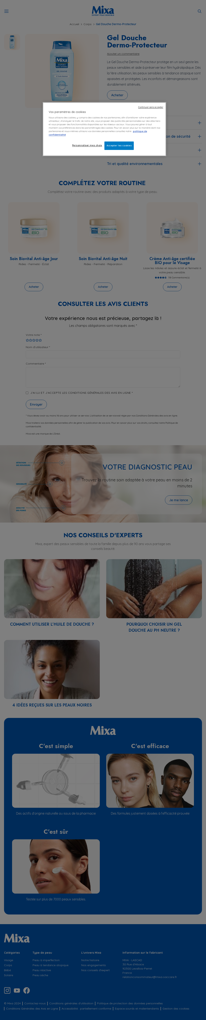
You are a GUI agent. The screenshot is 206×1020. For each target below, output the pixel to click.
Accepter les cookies (119, 145)
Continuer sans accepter (150, 107)
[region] (104, 129)
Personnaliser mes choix (87, 145)
